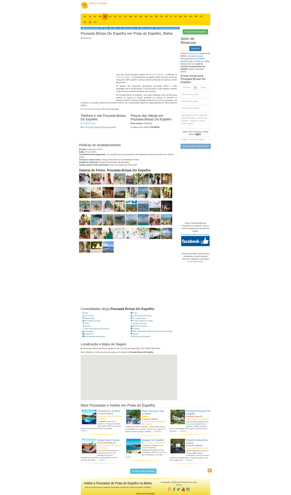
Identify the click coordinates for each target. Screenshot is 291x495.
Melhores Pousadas (91, 28)
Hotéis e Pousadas (147, 28)
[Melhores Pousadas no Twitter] (178, 489)
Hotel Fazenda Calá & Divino (153, 412)
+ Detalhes (157, 431)
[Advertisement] (162, 6)
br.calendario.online (195, 261)
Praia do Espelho (129, 28)
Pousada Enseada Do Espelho (198, 412)
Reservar (195, 48)
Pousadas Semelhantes (195, 32)
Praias (115, 28)
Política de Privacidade (145, 494)
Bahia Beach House (108, 440)
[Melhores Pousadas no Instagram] (188, 489)
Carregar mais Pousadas (143, 471)
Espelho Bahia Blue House (197, 441)
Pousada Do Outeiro (109, 411)
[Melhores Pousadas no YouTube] (183, 489)
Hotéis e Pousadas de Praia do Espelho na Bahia (118, 483)
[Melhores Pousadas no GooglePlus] (170, 489)
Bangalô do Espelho (153, 440)
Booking (193, 53)
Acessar (99, 127)
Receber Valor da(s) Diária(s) (195, 146)
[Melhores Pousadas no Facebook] (174, 489)
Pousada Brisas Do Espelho (169, 28)
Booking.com (86, 38)
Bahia (106, 28)
